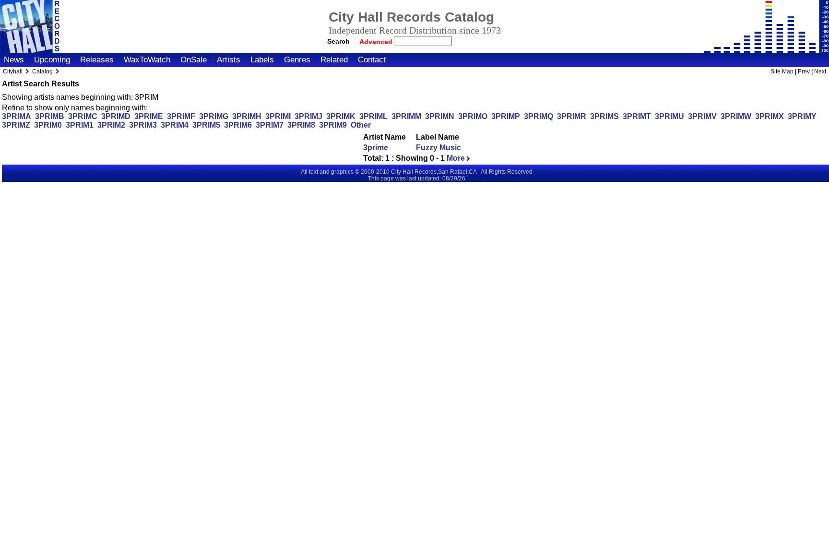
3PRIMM (406, 116)
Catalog (42, 71)
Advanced (376, 42)
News (14, 59)
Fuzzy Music (438, 147)
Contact (372, 59)
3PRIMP (505, 116)
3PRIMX (769, 116)
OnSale (193, 59)
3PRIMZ (16, 125)
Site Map (781, 71)
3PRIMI (278, 116)
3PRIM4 (175, 125)
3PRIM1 (80, 125)
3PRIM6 (238, 125)
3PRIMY (802, 116)
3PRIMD (115, 116)
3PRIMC (82, 116)
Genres (297, 59)
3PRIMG (213, 116)
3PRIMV (702, 116)
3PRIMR (571, 116)
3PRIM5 (206, 125)
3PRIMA (16, 116)
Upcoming (52, 59)
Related (334, 59)
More (457, 158)
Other (361, 125)
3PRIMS (604, 116)
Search (338, 41)
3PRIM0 (48, 125)
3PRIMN (439, 116)
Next (820, 71)
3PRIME (148, 116)
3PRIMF (181, 116)
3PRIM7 (270, 125)
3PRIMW (736, 116)
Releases (97, 59)
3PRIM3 (143, 125)
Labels (262, 59)
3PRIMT (637, 116)
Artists (228, 59)
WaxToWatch (147, 59)
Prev (804, 71)
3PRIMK (340, 116)
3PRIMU (669, 116)
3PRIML (373, 116)
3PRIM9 (333, 125)
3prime (375, 147)
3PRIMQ (538, 116)
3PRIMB (49, 116)
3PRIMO (472, 116)
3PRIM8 (301, 125)
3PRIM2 (111, 125)
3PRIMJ (308, 116)
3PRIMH (246, 116)
